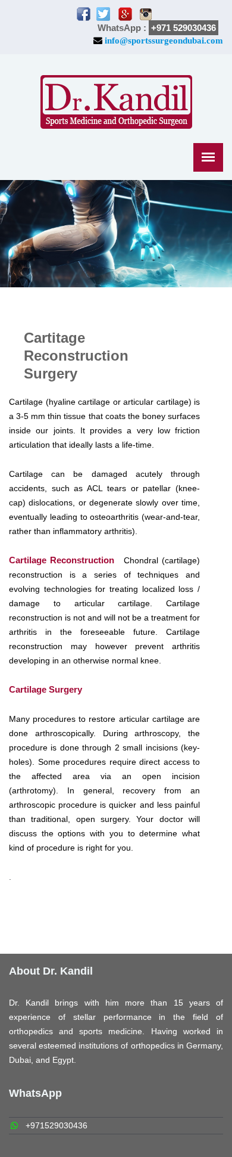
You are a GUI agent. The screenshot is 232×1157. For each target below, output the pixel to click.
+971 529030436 (183, 28)
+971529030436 (56, 1125)
